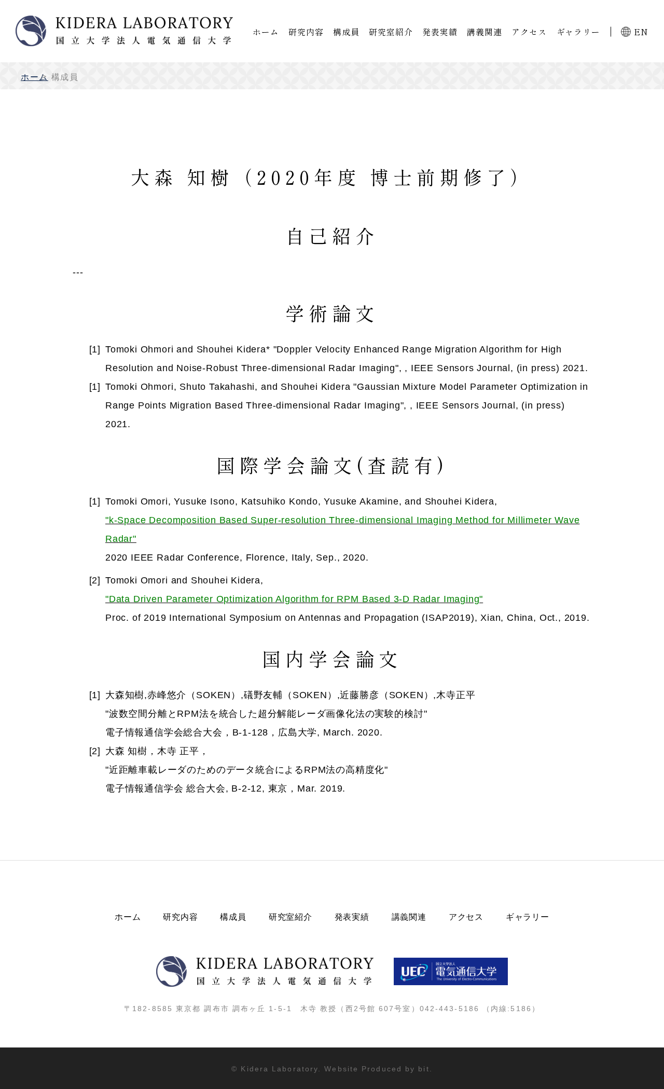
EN (641, 31)
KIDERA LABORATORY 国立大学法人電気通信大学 (124, 31)
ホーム (266, 31)
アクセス (528, 31)
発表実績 (439, 31)
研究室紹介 (390, 31)
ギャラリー (578, 31)
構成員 (346, 31)
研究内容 (305, 31)
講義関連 (484, 31)
